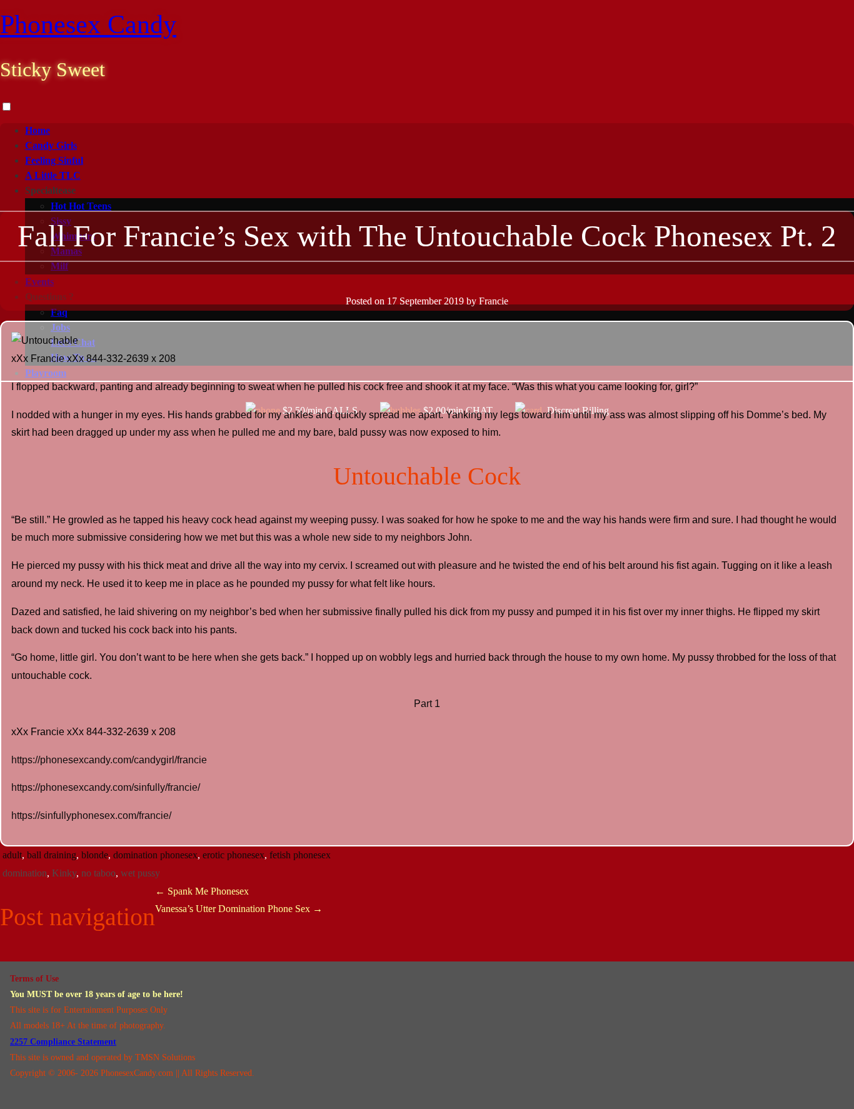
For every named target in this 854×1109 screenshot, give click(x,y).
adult (12, 855)
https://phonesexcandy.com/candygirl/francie (109, 760)
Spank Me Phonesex (202, 891)
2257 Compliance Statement (63, 1041)
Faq (59, 312)
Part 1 (427, 703)
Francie (493, 301)
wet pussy (140, 873)
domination (25, 873)
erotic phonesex (233, 855)
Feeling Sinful (54, 160)
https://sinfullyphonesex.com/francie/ (91, 815)
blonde (94, 855)
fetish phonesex (300, 855)
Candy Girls (51, 145)
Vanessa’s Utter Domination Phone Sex (239, 908)
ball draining (51, 855)
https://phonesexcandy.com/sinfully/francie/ (105, 787)
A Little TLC (53, 175)
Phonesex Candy (88, 24)
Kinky (64, 873)
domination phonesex (155, 855)
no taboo (98, 873)
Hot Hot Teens (81, 206)
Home (37, 130)
